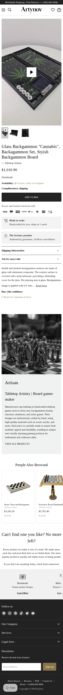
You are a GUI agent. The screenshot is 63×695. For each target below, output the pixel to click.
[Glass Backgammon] (14, 133)
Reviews (28, 681)
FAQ (37, 681)
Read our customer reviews (17, 297)
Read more (41, 285)
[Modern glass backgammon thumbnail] (5, 133)
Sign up (49, 666)
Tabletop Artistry (13, 163)
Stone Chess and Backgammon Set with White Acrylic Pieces (17, 505)
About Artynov (14, 681)
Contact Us (47, 681)
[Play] (31, 72)
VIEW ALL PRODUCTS (17, 444)
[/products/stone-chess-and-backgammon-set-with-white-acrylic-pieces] (18, 487)
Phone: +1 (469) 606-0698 (31, 684)
